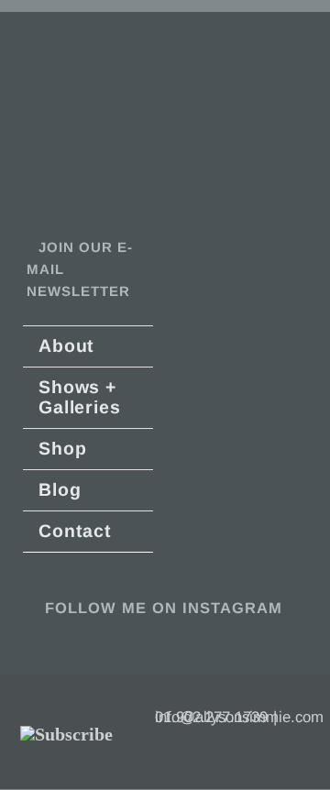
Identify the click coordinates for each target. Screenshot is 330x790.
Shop (62, 448)
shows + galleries (79, 397)
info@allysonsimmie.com (239, 717)
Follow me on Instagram (160, 607)
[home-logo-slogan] (61, 78)
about (66, 345)
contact (75, 531)
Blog (59, 489)
